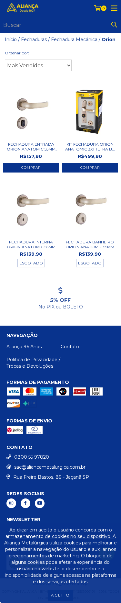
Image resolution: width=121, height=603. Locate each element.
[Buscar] (114, 25)
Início (11, 39)
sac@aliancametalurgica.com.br (50, 467)
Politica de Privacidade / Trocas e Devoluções (33, 363)
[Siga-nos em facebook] (25, 503)
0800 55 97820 (31, 457)
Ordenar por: (17, 52)
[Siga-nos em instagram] (11, 503)
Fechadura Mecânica (74, 39)
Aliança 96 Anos (24, 347)
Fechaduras (34, 39)
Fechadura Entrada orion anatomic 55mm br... (31, 146)
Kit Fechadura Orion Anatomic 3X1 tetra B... (90, 146)
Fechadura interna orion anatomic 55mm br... (31, 244)
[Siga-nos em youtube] (40, 503)
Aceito (60, 595)
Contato (70, 347)
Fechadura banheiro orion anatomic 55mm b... (90, 244)
